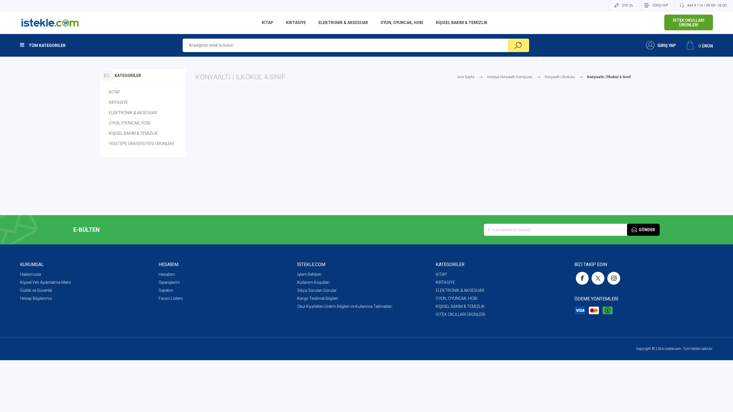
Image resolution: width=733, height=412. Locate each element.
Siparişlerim (169, 282)
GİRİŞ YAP (660, 5)
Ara (518, 45)
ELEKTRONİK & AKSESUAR (133, 112)
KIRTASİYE (118, 102)
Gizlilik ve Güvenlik (36, 290)
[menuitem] (89, 274)
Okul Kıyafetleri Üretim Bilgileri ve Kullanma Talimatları (344, 306)
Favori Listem (171, 298)
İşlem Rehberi (309, 274)
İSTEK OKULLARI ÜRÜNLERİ (460, 314)
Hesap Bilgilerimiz (36, 298)
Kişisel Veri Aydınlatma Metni (45, 282)
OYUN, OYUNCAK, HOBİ (130, 123)
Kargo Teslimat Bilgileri (317, 298)
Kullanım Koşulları (313, 282)
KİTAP (114, 92)
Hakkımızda (30, 274)
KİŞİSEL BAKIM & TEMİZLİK (133, 133)
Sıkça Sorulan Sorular (317, 290)
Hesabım (167, 274)
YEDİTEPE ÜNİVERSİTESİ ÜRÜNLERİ (141, 143)
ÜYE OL (627, 5)
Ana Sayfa (465, 77)
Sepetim (166, 290)
